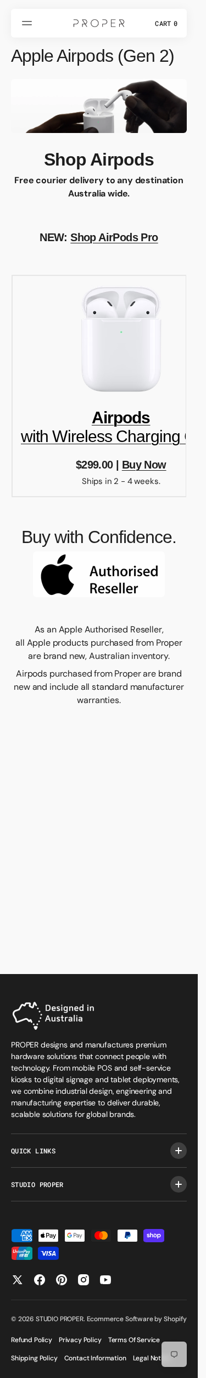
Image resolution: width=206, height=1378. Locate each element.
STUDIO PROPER (59, 1319)
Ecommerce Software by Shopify (137, 1319)
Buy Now (144, 465)
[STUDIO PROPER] (98, 23)
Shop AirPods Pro (114, 237)
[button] (28, 23)
